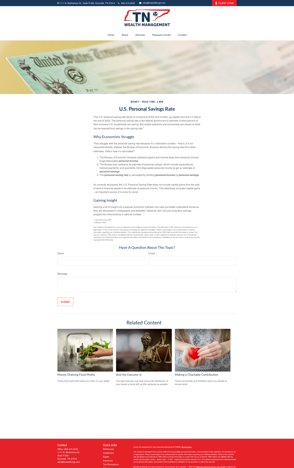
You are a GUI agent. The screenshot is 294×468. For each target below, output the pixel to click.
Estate (106, 456)
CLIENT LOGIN (226, 3)
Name (60, 253)
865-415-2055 (128, 3)
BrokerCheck (187, 447)
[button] (111, 35)
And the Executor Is (128, 374)
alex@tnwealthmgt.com (154, 2)
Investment (108, 452)
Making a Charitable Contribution (196, 374)
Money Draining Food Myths (76, 374)
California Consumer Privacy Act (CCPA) (210, 466)
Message (62, 273)
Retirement (108, 449)
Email (152, 253)
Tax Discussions (111, 464)
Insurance (108, 460)
